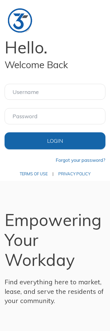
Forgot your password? (80, 160)
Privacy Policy (74, 173)
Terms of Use (34, 173)
